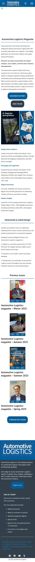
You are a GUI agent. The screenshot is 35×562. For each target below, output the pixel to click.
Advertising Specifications (19, 546)
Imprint (8, 544)
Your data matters (9, 542)
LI (10, 556)
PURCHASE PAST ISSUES (17, 420)
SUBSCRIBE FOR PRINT (17, 96)
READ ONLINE (17, 104)
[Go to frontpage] (13, 3)
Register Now (17, 485)
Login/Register (26, 3)
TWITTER (24, 556)
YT (20, 556)
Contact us (16, 544)
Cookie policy (22, 542)
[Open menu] (3, 3)
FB (15, 556)
